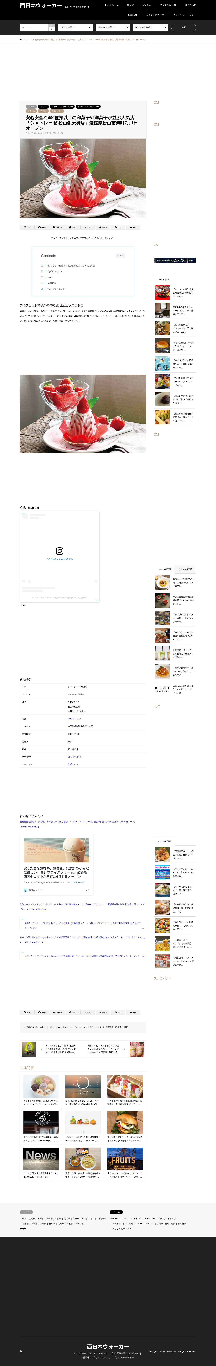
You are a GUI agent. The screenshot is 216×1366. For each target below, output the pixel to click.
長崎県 (43, 1223)
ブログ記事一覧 (168, 5)
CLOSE (120, 256)
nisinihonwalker (39, 1027)
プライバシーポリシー (184, 15)
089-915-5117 (74, 719)
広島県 (85, 1218)
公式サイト (73, 764)
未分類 (23, 1228)
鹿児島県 (79, 1223)
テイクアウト (91, 1027)
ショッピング (135, 1218)
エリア (130, 5)
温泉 (129, 1228)
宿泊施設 (182, 1223)
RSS (21, 1351)
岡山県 (67, 1218)
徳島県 (93, 1218)
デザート (101, 1027)
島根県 (76, 1218)
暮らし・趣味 (118, 1228)
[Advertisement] (108, 72)
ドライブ (172, 1218)
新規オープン (57, 111)
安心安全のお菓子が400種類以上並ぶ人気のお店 (71, 265)
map (50, 277)
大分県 (40, 1218)
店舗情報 (52, 283)
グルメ (43, 107)
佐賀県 (32, 1218)
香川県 (52, 1223)
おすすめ (31, 111)
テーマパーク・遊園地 (154, 1218)
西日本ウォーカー (108, 1346)
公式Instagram (55, 271)
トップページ (111, 5)
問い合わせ (190, 5)
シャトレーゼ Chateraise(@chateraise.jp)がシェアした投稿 (59, 597)
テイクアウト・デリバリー (88, 107)
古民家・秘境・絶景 (166, 1223)
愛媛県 (31, 107)
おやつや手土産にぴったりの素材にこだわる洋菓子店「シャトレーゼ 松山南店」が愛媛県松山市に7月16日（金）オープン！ (82, 956)
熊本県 (25, 1223)
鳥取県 (70, 1223)
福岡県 (34, 1223)
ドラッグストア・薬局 (122, 1223)
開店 (126, 1027)
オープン (73, 1027)
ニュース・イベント (145, 1223)
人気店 (43, 111)
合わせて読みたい (56, 289)
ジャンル (146, 5)
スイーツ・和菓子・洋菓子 (62, 107)
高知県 (61, 1223)
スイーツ (81, 1027)
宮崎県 (49, 1218)
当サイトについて (155, 15)
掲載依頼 (132, 15)
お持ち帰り (65, 1027)
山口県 (58, 1218)
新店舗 (120, 1027)
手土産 (114, 1027)
